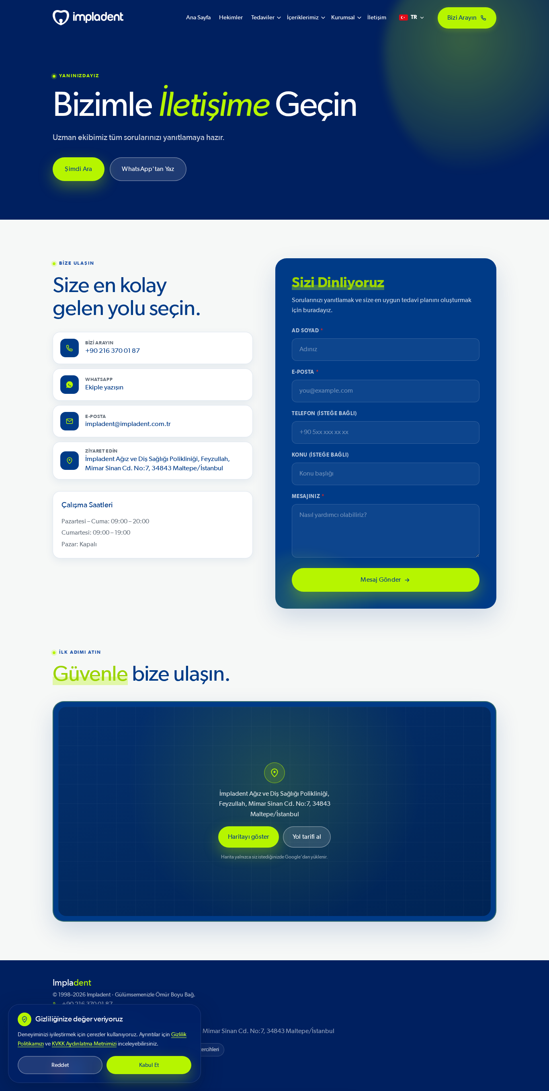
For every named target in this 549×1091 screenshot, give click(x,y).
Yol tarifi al (307, 837)
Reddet (60, 1065)
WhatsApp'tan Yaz (148, 169)
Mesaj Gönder (381, 579)
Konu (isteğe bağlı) (320, 455)
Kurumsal (343, 17)
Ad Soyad (308, 330)
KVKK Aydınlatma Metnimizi (84, 1044)
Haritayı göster (248, 837)
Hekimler (231, 17)
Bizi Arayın (462, 17)
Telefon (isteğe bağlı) (324, 413)
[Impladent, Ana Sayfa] (88, 17)
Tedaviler (262, 17)
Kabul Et (149, 1065)
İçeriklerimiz (303, 17)
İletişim (376, 17)
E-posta (305, 372)
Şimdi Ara (78, 169)
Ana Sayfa (198, 17)
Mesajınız (308, 496)
